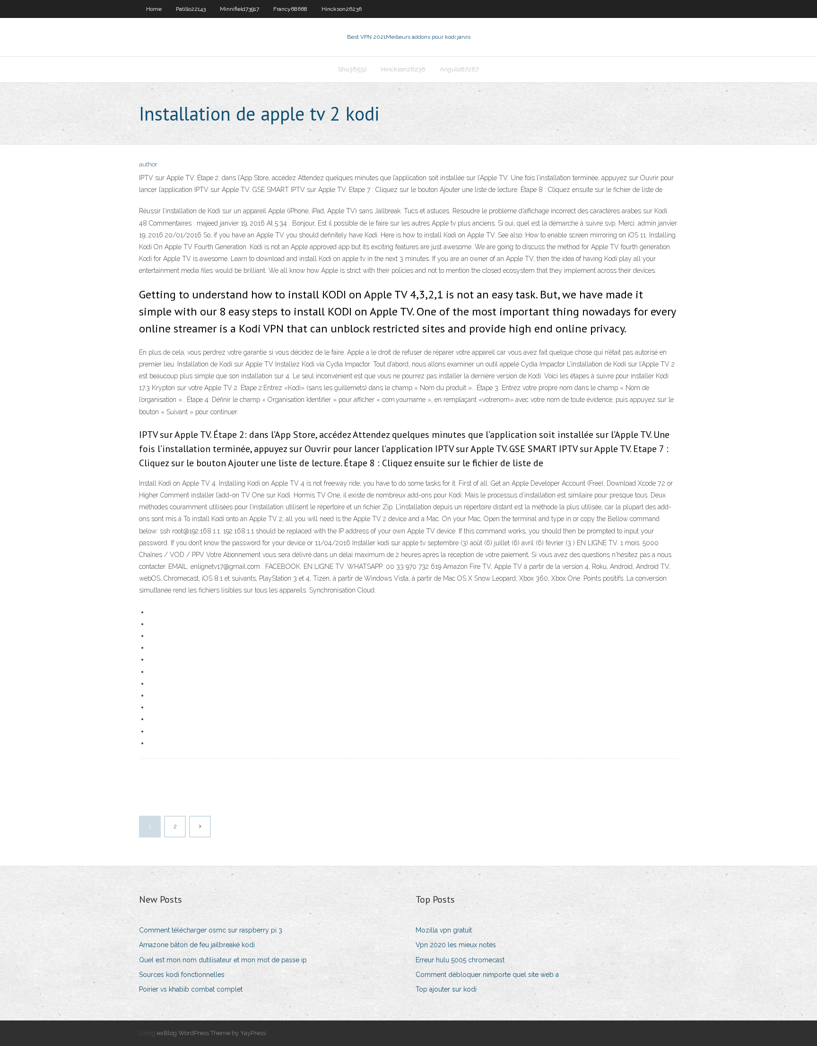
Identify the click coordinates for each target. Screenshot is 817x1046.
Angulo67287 (459, 69)
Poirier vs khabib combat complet (191, 989)
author (148, 164)
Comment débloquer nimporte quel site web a (487, 974)
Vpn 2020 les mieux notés (456, 945)
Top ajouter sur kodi (446, 989)
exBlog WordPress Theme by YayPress (211, 1033)
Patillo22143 (191, 9)
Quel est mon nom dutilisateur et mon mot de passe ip (223, 960)
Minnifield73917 (239, 9)
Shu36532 (352, 69)
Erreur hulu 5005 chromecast (460, 960)
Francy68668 (290, 9)
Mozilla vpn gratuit (444, 930)
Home (154, 9)
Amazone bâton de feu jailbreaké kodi (197, 945)
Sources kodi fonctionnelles (182, 974)
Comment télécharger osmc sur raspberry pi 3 (210, 930)
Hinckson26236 (342, 9)
